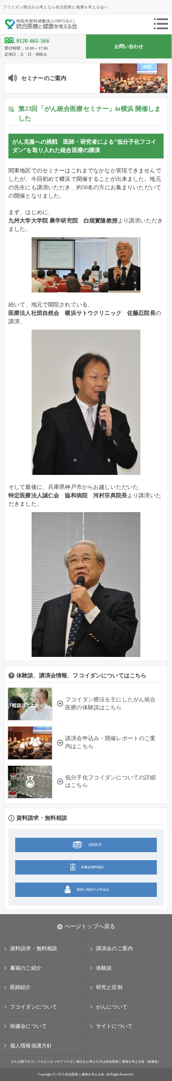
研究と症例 (109, 987)
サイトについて (114, 1026)
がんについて (112, 1007)
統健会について (28, 1026)
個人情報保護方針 (31, 1046)
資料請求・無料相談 (33, 948)
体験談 (104, 968)
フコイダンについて (33, 1007)
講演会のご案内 (114, 948)
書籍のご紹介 (26, 968)
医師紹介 (20, 987)
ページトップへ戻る (89, 926)
